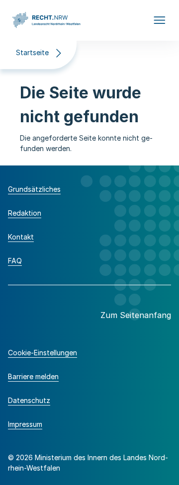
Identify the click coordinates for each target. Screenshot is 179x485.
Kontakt (21, 237)
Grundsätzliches (34, 189)
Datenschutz (29, 400)
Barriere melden (33, 376)
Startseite (32, 52)
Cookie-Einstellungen (42, 352)
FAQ (15, 260)
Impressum (25, 424)
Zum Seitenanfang (135, 315)
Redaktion (24, 213)
